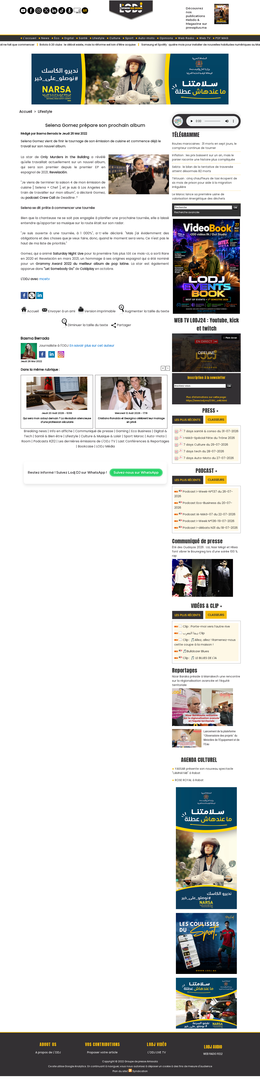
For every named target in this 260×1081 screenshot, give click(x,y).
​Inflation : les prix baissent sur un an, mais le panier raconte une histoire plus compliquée (203, 157)
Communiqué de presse (94, 431)
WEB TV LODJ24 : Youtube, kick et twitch (206, 324)
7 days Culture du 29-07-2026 (205, 444)
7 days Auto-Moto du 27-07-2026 (208, 458)
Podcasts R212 (44, 441)
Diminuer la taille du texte (87, 325)
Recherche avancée (186, 212)
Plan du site (120, 1071)
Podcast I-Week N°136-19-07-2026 (208, 521)
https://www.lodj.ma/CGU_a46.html (206, 400)
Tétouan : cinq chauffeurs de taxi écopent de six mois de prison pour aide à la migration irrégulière (204, 182)
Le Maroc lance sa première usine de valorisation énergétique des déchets (198, 196)
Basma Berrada (47, 133)
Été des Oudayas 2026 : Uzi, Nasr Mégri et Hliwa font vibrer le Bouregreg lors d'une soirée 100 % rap (205, 551)
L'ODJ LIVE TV (157, 1052)
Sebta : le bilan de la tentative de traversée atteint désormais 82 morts (202, 169)
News (44, 38)
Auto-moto (146, 38)
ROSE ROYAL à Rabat (189, 780)
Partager (123, 325)
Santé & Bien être (49, 436)
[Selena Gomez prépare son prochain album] (138, 155)
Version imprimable (99, 311)
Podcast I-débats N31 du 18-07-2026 (210, 527)
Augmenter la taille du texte (146, 311)
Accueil (25, 111)
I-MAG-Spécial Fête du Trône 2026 (209, 438)
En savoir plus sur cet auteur (91, 345)
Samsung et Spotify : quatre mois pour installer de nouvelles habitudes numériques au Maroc (172, 45)
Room (26, 441)
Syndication (140, 1071)
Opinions (166, 38)
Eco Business (141, 431)
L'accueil (29, 38)
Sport (129, 38)
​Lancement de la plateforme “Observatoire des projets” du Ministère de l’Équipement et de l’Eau (221, 737)
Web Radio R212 (212, 1054)
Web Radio (185, 38)
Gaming (122, 431)
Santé (83, 38)
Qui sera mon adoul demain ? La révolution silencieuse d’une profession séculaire (57, 420)
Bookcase (85, 446)
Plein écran (231, 337)
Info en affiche (61, 431)
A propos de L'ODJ (48, 1052)
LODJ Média (105, 446)
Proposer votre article (102, 1052)
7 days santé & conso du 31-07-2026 (210, 431)
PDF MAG (221, 38)
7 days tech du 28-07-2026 (203, 451)
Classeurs (216, 419)
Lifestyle (98, 38)
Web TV (204, 38)
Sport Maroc (134, 436)
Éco (56, 38)
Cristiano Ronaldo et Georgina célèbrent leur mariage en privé (131, 420)
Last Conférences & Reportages (143, 441)
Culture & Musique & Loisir (101, 436)
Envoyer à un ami (61, 311)
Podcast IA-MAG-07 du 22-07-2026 (209, 514)
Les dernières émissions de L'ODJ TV (86, 441)
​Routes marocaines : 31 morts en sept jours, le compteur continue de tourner (204, 146)
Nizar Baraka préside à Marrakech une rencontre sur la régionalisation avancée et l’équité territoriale (206, 680)
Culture (114, 38)
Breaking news (35, 431)
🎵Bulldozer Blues (196, 651)
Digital (69, 38)
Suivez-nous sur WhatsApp (136, 472)
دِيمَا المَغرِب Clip (194, 633)
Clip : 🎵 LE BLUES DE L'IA (200, 658)
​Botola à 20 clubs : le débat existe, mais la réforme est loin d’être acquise (57, 45)
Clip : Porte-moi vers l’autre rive (206, 626)
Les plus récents (187, 420)
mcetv (44, 279)
